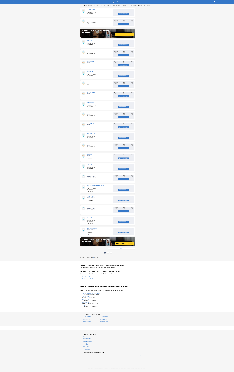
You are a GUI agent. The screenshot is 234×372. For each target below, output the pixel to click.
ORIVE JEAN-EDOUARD (92, 144)
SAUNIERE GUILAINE (91, 102)
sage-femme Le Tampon (86, 349)
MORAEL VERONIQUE (91, 51)
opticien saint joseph (87, 321)
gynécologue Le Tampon (86, 339)
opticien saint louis (86, 319)
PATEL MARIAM (90, 71)
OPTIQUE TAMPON (91, 207)
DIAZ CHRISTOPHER (91, 123)
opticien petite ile (103, 319)
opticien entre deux (104, 318)
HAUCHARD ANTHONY (91, 82)
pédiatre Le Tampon (86, 346)
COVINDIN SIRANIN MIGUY (92, 9)
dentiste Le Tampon (86, 336)
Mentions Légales (90, 368)
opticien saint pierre (104, 316)
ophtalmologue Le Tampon (87, 343)
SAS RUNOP (89, 217)
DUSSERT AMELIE (90, 61)
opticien (88, 257)
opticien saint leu (103, 322)
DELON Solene (90, 113)
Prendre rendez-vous (123, 13)
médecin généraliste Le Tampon (87, 341)
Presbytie (84, 283)
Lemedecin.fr (82, 257)
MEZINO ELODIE (90, 154)
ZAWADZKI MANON (91, 92)
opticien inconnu (86, 318)
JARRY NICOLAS (90, 20)
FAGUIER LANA (90, 40)
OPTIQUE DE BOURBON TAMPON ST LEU (95, 185)
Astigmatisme (85, 280)
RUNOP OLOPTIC (90, 196)
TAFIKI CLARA (89, 164)
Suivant (121, 248)
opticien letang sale (104, 321)
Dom (92, 257)
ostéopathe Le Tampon (86, 344)
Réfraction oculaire (86, 276)
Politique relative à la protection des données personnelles (112, 368)
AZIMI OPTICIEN (90, 175)
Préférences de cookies (130, 368)
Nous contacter (123, 368)
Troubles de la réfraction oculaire (90, 278)
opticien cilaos (86, 322)
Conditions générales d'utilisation (98, 368)
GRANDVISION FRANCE (92, 228)
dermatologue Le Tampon (86, 338)
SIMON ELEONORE (91, 133)
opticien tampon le (87, 316)
